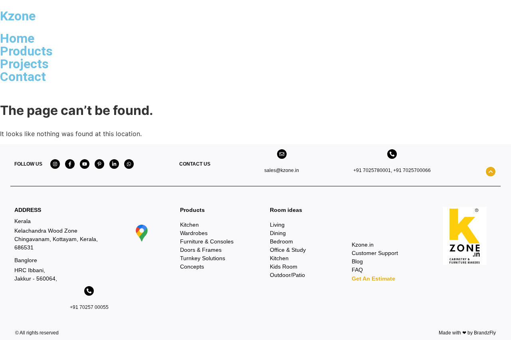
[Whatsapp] (129, 164)
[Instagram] (55, 164)
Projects (24, 63)
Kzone (18, 16)
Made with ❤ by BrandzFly (467, 333)
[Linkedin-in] (114, 164)
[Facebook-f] (70, 164)
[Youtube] (84, 164)
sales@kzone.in (281, 170)
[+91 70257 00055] (89, 291)
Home (17, 38)
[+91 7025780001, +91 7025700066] (392, 154)
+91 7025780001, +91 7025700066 (392, 170)
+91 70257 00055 (89, 307)
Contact (23, 76)
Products (26, 51)
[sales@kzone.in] (282, 154)
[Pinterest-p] (99, 164)
